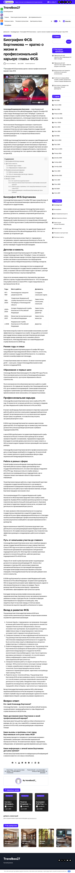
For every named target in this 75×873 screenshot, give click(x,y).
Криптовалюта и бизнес (36, 21)
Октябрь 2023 (58, 166)
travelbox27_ (30, 780)
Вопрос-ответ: (10, 179)
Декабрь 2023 (58, 157)
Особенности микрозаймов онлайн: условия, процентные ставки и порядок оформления (62, 79)
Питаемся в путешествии (21, 21)
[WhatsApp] (1, 9)
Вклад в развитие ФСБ (13, 176)
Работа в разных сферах (15, 172)
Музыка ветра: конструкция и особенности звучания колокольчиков (62, 72)
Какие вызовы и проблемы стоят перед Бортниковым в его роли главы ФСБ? (29, 187)
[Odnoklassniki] (1, 20)
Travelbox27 (12, 7)
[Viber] (1, 14)
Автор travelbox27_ (11, 63)
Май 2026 (57, 100)
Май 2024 (57, 135)
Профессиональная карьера (15, 170)
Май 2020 (57, 188)
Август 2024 (57, 122)
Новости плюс (58, 228)
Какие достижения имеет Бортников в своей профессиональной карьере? (29, 183)
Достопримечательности (35, 17)
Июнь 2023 (57, 171)
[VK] (1, 17)
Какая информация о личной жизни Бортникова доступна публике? (27, 191)
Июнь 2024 (57, 131)
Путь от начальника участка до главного (21, 174)
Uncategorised (7, 35)
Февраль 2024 (58, 149)
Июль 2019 (57, 193)
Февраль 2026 (58, 113)
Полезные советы (9, 21)
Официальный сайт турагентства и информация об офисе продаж (62, 57)
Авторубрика (7, 25)
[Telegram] (1, 12)
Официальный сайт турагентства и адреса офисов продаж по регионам (62, 64)
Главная (6, 17)
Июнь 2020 (57, 184)
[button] (45, 159)
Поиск (57, 36)
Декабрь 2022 (58, 175)
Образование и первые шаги (17, 168)
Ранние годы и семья (14, 165)
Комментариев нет (30, 63)
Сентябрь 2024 (58, 118)
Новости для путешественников (19, 17)
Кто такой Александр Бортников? (20, 181)
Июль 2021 (57, 180)
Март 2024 (57, 144)
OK (69, 871)
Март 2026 (57, 109)
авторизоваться (32, 818)
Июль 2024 (57, 127)
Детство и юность (11, 163)
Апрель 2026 (57, 105)
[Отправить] (1, 23)
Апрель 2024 (57, 140)
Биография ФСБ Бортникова (15, 161)
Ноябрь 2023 (57, 162)
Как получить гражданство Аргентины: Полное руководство (61, 87)
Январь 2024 (58, 153)
